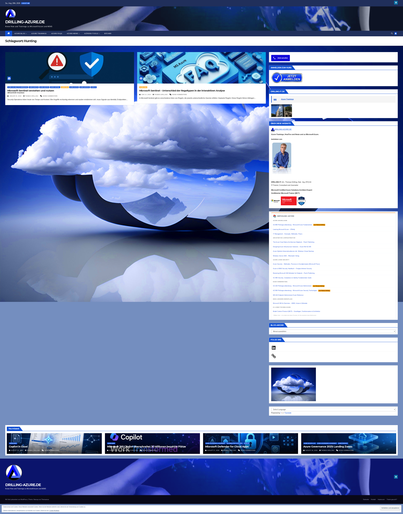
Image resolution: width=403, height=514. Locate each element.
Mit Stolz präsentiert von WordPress (16, 499)
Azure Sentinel (55, 87)
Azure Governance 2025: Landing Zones (327, 446)
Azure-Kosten (74, 87)
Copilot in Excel (18, 446)
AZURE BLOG (20, 33)
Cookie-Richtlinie (54, 510)
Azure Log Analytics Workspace (17, 87)
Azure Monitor (33, 87)
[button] (392, 33)
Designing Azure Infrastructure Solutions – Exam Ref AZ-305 (292, 247)
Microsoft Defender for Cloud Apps (226, 446)
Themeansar (45, 499)
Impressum (381, 499)
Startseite (366, 499)
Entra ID (93, 87)
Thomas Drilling (32, 96)
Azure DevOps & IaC (309, 443)
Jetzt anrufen (282, 58)
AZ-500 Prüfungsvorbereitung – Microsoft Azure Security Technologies (301, 290)
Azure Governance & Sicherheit (215, 443)
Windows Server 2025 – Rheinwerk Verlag (286, 256)
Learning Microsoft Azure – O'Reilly (284, 229)
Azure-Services (84, 87)
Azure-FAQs (56, 33)
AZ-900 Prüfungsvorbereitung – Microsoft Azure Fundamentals (298, 225)
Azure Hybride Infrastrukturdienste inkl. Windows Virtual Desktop (293, 251)
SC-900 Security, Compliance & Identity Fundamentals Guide (292, 278)
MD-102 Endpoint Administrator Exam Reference (288, 295)
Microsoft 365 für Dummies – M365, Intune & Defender (290, 303)
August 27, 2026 (213, 450)
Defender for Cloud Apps (234, 443)
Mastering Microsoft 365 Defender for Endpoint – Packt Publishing (294, 273)
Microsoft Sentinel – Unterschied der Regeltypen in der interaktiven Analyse (182, 90)
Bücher (107, 33)
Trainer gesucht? (392, 499)
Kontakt (373, 499)
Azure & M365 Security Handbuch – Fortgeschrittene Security (292, 268)
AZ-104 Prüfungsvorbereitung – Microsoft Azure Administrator (298, 286)
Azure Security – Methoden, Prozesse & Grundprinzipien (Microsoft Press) (296, 264)
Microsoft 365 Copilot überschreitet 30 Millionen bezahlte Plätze (146, 446)
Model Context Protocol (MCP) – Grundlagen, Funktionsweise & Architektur (296, 311)
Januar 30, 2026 (15, 96)
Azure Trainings (39, 33)
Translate (287, 413)
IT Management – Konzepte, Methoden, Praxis (287, 234)
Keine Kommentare (50, 96)
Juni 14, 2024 (146, 94)
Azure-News (73, 33)
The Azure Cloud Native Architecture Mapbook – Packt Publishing (293, 242)
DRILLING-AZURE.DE (25, 21)
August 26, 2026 (311, 450)
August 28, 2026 (17, 450)
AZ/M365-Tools (91, 33)
